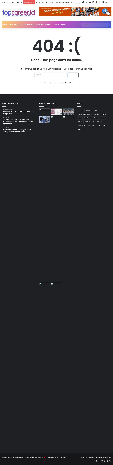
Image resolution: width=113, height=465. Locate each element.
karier (104, 114)
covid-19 (88, 110)
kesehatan (87, 118)
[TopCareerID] (19, 13)
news (80, 121)
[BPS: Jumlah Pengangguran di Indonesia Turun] (44, 366)
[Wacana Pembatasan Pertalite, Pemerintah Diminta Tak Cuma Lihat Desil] (44, 119)
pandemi (87, 121)
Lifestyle (18, 24)
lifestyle (96, 118)
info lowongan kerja (84, 114)
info (95, 110)
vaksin (105, 125)
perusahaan (96, 121)
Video (63, 24)
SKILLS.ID (48, 24)
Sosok (56, 24)
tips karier (91, 125)
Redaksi (52, 83)
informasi (96, 114)
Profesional (29, 24)
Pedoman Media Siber (65, 83)
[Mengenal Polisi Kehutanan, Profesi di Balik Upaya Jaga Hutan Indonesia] (68, 112)
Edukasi (39, 24)
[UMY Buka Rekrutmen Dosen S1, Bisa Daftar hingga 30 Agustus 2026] (68, 199)
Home (4, 24)
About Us (43, 83)
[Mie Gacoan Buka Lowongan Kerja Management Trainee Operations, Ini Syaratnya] (44, 112)
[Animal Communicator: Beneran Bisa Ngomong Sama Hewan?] (56, 366)
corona (80, 110)
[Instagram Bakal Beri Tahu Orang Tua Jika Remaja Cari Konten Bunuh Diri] (56, 112)
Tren (11, 24)
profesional (81, 125)
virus (79, 129)
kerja (79, 118)
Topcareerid (63, 457)
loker (103, 118)
